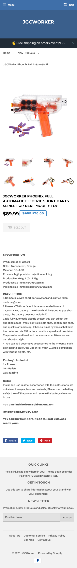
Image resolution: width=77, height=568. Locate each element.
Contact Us (44, 540)
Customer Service (34, 535)
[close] (72, 42)
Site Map (29, 540)
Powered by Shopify (50, 553)
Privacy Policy (56, 535)
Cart (71, 5)
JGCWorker (38, 22)
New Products (26, 53)
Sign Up (67, 517)
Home (6, 53)
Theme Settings (55, 471)
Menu (11, 5)
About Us (14, 535)
